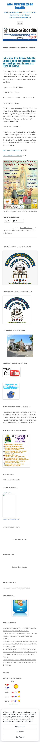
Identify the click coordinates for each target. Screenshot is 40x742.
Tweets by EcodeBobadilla (11, 479)
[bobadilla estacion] (9, 517)
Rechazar (20, 732)
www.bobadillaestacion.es (12, 150)
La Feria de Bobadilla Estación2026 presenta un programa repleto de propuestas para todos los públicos (20, 636)
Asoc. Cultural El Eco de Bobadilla (20, 6)
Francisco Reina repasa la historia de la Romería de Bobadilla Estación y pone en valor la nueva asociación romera (19, 662)
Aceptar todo (20, 726)
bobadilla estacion (7, 492)
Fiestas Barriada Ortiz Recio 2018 (23, 230)
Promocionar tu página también (11, 519)
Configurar (20, 737)
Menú (20, 23)
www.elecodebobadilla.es (12, 156)
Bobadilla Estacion (26, 228)
